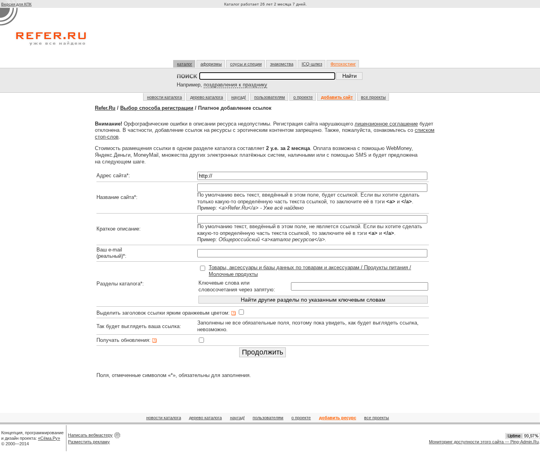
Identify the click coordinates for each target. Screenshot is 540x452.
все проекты (373, 97)
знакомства (281, 64)
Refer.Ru (105, 108)
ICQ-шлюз (312, 64)
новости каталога (164, 97)
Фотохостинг (343, 64)
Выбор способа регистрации (156, 108)
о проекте (303, 97)
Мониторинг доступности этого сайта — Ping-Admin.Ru (484, 441)
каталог (184, 64)
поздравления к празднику (235, 85)
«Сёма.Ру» (49, 438)
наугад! (238, 97)
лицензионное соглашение (386, 124)
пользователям (269, 97)
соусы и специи (246, 64)
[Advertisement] (266, 37)
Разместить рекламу (89, 441)
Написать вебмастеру (90, 435)
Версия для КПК (16, 4)
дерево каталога (206, 97)
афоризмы (211, 64)
